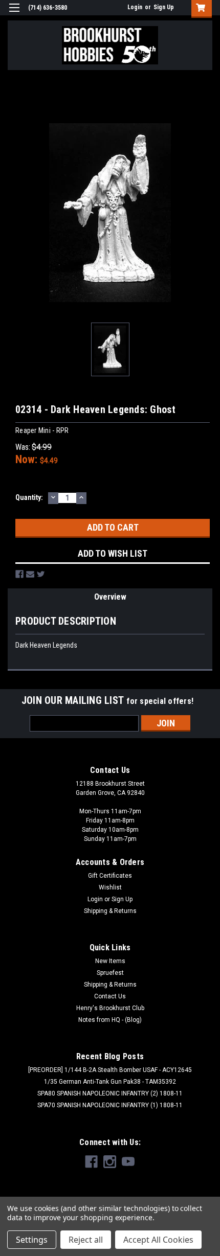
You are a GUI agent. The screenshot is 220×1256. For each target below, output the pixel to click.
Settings (32, 1239)
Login (134, 7)
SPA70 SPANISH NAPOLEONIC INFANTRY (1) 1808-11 (110, 1105)
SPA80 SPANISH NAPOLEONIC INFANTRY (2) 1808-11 (110, 1093)
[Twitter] (41, 574)
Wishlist (110, 887)
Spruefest (110, 972)
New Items (110, 961)
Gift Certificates (110, 875)
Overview (110, 597)
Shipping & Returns (110, 911)
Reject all (86, 1239)
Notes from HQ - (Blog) (110, 1019)
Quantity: (29, 497)
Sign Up (163, 7)
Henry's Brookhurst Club (110, 1008)
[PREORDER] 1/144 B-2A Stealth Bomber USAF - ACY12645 (110, 1070)
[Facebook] (19, 574)
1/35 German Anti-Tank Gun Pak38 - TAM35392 (110, 1081)
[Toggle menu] (14, 14)
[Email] (30, 574)
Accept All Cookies (158, 1239)
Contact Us (110, 996)
